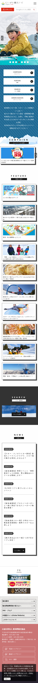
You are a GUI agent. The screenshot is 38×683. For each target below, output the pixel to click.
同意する (7, 679)
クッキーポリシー (10, 675)
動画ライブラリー (15, 654)
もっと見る (17, 550)
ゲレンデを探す (17, 414)
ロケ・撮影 (13, 659)
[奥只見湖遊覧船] (19, 578)
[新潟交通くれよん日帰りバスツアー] (19, 584)
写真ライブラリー (15, 649)
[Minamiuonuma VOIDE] (19, 591)
